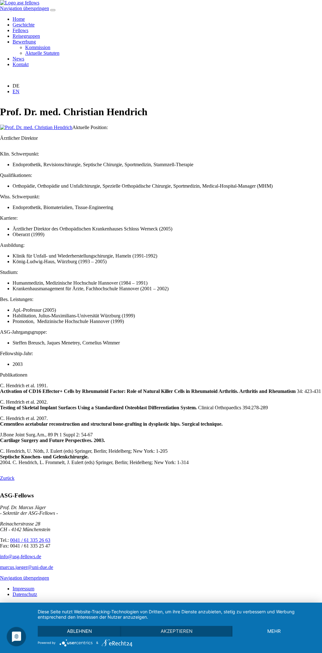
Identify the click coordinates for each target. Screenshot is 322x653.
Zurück (7, 478)
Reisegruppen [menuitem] (26, 36)
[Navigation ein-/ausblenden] (52, 10)
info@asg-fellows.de (20, 556)
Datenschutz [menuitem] (25, 594)
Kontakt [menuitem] (21, 64)
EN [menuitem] (16, 91)
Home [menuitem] (19, 19)
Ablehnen (79, 631)
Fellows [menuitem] (20, 30)
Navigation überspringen (24, 8)
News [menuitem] (18, 58)
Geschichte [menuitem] (24, 24)
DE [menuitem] (16, 85)
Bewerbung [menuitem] (24, 41)
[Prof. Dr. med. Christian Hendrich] (36, 127)
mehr (274, 631)
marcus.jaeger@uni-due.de (26, 567)
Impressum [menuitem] (23, 588)
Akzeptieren (176, 631)
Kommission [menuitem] (37, 47)
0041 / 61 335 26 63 (30, 540)
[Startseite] (19, 2)
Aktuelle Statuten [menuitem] (42, 53)
